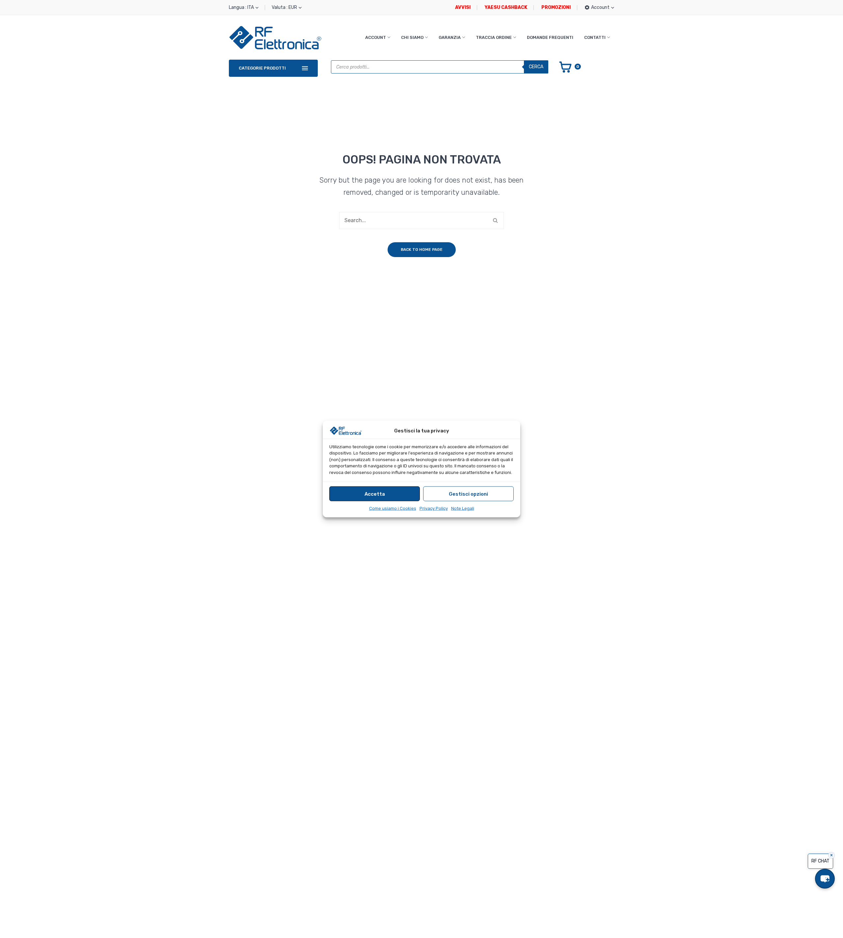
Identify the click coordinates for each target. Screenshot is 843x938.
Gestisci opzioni (468, 494)
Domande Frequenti (550, 37)
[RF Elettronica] (275, 37)
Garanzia (450, 37)
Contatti (595, 37)
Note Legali (462, 508)
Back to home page (422, 249)
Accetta (375, 494)
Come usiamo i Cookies (392, 508)
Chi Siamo (412, 37)
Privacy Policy (434, 508)
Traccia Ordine (494, 37)
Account (375, 37)
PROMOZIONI (556, 7)
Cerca (536, 67)
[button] (825, 879)
